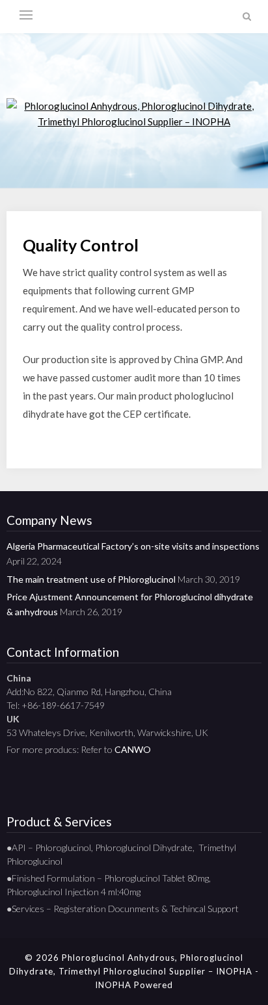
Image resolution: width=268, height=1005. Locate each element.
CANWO (132, 749)
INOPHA (113, 985)
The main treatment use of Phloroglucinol (91, 579)
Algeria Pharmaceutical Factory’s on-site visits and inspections (133, 546)
